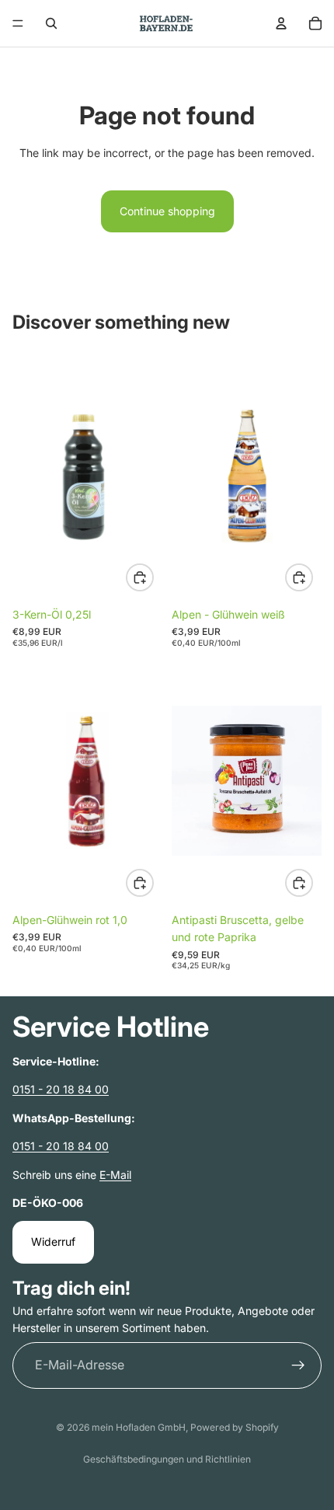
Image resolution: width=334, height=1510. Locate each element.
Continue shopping (167, 211)
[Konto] (281, 23)
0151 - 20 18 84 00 (60, 1089)
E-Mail (115, 1173)
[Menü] (18, 23)
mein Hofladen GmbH (139, 1427)
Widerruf (53, 1241)
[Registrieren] (298, 1364)
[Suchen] (51, 23)
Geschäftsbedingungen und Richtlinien (167, 1459)
